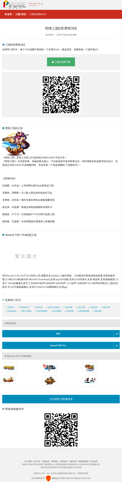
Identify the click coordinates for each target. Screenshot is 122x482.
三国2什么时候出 (53, 307)
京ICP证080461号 (38, 478)
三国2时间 (93, 307)
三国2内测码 (56, 311)
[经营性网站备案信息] (48, 478)
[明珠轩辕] (49, 368)
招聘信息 (45, 461)
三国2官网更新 (41, 311)
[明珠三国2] (8, 379)
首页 (9, 14)
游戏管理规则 (83, 461)
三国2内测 (97, 311)
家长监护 (64, 461)
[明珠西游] (90, 368)
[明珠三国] (9, 368)
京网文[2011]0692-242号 (61, 478)
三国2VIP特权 (26, 311)
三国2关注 (38, 307)
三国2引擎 (105, 307)
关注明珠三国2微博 (60, 399)
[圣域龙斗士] (49, 381)
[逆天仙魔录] (90, 381)
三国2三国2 (80, 307)
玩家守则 (72, 461)
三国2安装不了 (24, 307)
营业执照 (94, 461)
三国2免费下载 (62, 62)
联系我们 (54, 461)
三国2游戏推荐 (83, 311)
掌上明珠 (28, 461)
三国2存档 (69, 311)
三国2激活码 (11, 311)
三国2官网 (68, 307)
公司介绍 (36, 461)
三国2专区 (20, 14)
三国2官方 (10, 307)
